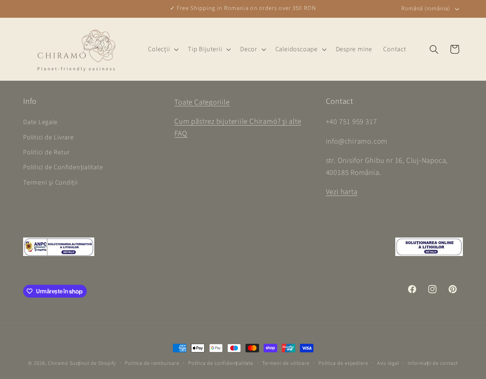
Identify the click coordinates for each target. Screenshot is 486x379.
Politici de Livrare (48, 137)
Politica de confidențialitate (220, 363)
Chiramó (58, 363)
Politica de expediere (343, 363)
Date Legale (40, 122)
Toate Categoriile (201, 102)
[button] (163, 49)
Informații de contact (433, 363)
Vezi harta (342, 192)
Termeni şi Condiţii (50, 182)
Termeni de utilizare (286, 363)
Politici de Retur (46, 152)
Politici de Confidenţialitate (63, 167)
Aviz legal (388, 363)
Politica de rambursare (152, 363)
